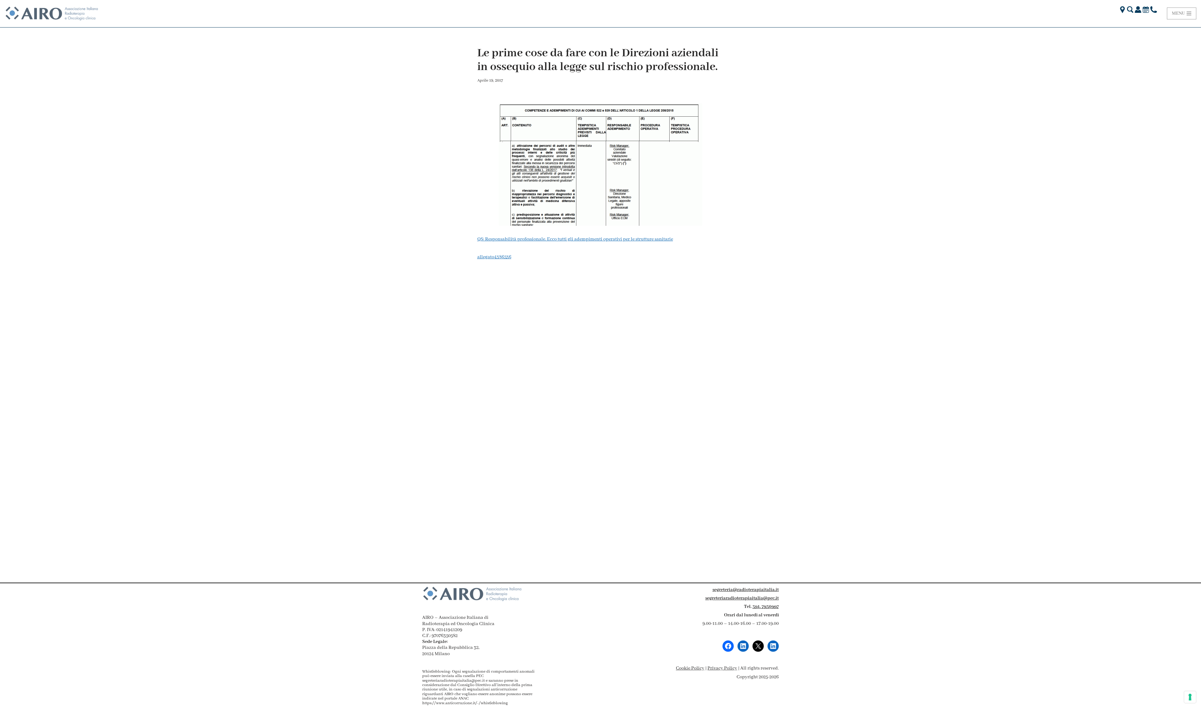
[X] (758, 646)
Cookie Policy (690, 668)
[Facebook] (728, 646)
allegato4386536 (494, 257)
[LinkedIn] (743, 646)
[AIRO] (52, 14)
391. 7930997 (766, 606)
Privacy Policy (722, 668)
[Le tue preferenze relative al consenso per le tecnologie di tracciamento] (1190, 697)
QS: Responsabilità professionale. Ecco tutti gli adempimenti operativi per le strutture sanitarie (575, 239)
